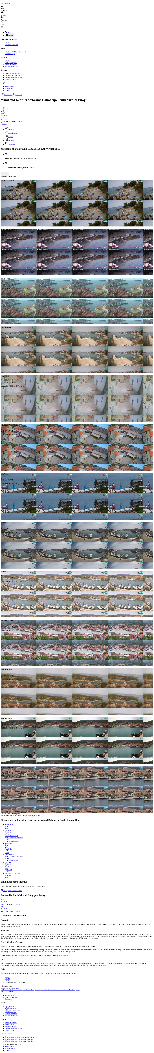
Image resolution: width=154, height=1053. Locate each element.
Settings (10, 35)
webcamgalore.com (34, 815)
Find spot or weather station (12, 891)
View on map (8, 95)
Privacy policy (10, 88)
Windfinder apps (10, 61)
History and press (11, 63)
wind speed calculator (100, 965)
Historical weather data (12, 74)
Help (9, 32)
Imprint (7, 90)
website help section (69, 973)
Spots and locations (11, 45)
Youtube (30, 1041)
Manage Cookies (10, 79)
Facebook (19, 95)
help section (71, 951)
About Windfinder (11, 65)
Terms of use (9, 86)
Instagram (30, 1039)
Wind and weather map (12, 43)
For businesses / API (12, 66)
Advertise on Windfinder (13, 75)
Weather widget (10, 54)
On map (4, 124)
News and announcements (13, 77)
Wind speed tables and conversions (16, 52)
